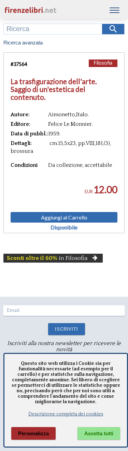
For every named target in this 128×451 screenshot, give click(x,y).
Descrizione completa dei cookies (65, 414)
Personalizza (33, 433)
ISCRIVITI (66, 329)
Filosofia (103, 63)
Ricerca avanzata (23, 42)
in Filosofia (47, 258)
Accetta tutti (98, 433)
